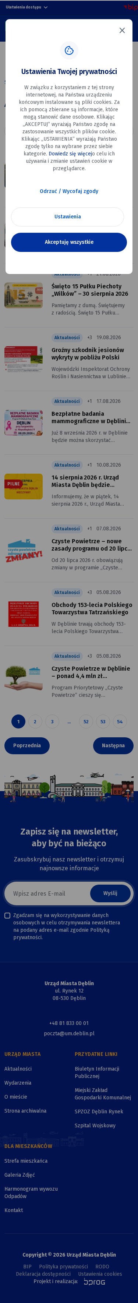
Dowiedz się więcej (70, 154)
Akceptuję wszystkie (69, 242)
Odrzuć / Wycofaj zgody (69, 191)
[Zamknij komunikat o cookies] (122, 30)
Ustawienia (67, 217)
